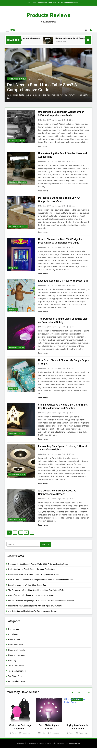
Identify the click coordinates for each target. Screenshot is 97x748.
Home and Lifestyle (17, 433)
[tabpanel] (20, 716)
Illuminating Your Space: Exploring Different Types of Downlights (35, 606)
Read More (42, 146)
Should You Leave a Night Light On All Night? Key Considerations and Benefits (41, 601)
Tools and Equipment (18, 182)
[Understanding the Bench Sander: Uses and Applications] (37, 41)
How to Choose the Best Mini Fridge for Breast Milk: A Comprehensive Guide (45, 3)
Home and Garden (16, 347)
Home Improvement (17, 475)
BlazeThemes (74, 743)
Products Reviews (48, 15)
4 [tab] (82, 692)
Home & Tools (14, 639)
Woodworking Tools (18, 226)
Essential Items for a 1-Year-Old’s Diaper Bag (63, 280)
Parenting (12, 79)
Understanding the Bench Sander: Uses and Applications (69, 38)
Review (43, 120)
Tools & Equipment (16, 141)
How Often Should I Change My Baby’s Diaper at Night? (31, 595)
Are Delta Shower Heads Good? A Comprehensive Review (32, 611)
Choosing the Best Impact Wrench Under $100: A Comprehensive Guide (38, 564)
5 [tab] (85, 692)
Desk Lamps (13, 629)
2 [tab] (75, 692)
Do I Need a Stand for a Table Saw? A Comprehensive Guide (33, 574)
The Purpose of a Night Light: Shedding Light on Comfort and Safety (36, 590)
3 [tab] (79, 692)
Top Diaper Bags (15, 676)
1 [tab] (72, 692)
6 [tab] (89, 692)
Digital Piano (13, 634)
